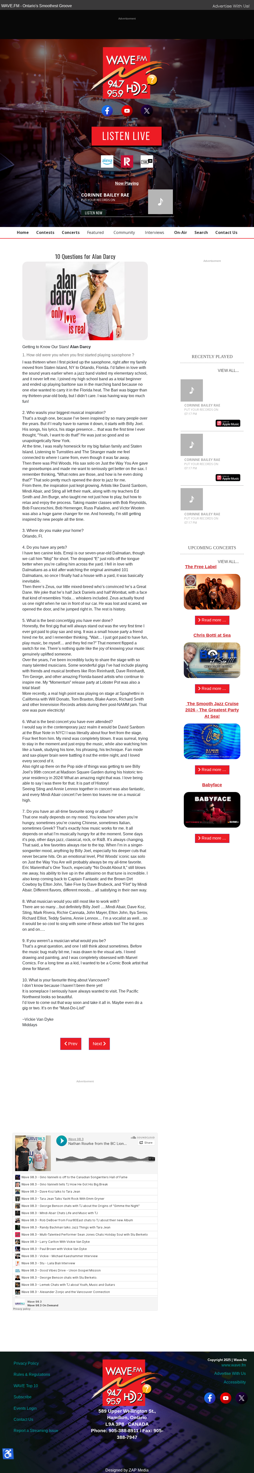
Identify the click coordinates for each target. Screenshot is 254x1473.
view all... (228, 370)
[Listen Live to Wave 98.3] (127, 137)
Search (201, 232)
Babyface (212, 784)
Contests (45, 232)
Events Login (25, 1408)
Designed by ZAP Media (127, 1470)
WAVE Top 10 (26, 1386)
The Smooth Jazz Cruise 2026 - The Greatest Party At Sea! (212, 710)
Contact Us (226, 232)
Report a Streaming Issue (36, 1430)
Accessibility (234, 1382)
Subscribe (23, 1397)
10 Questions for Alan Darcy (85, 256)
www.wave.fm (234, 1365)
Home (23, 232)
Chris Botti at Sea (212, 635)
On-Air (180, 232)
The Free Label (201, 566)
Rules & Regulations (32, 1374)
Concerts (71, 232)
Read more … (213, 620)
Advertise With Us (230, 1373)
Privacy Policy (26, 1363)
